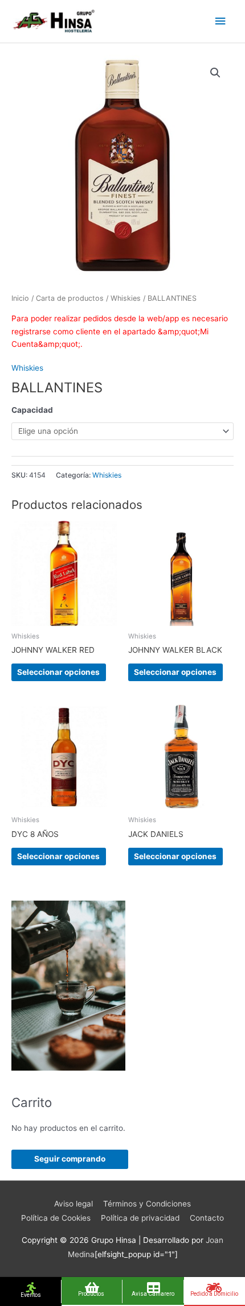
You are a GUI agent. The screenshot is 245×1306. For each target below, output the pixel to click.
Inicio (20, 298)
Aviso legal (73, 1203)
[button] (215, 73)
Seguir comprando (69, 1158)
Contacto (207, 1217)
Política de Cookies (56, 1217)
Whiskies (126, 298)
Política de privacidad (140, 1217)
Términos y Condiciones (147, 1203)
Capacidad (32, 409)
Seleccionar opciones (58, 672)
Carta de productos (70, 298)
